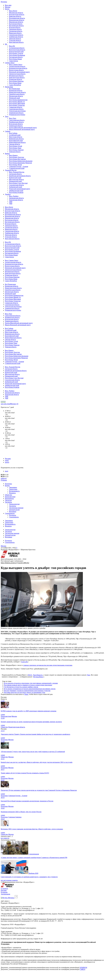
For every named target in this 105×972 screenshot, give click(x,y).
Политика (8, 484)
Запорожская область (16, 198)
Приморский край (15, 181)
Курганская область (16, 124)
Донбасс (8, 194)
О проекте (4, 888)
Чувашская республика (17, 114)
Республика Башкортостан (18, 100)
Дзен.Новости (38, 675)
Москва (7, 7)
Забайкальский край (16, 190)
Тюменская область (16, 126)
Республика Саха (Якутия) (18, 183)
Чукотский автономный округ (19, 189)
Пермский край (14, 98)
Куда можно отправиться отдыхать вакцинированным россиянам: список (29, 689)
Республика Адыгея (16, 53)
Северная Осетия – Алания (18, 166)
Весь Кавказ (13, 155)
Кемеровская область (16, 139)
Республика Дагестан (16, 157)
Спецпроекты (10, 513)
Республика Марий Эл (17, 101)
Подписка (12, 515)
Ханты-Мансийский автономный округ (23, 127)
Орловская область (15, 31)
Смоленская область (16, 35)
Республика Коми (15, 83)
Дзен (88, 675)
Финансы (12, 493)
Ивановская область (16, 22)
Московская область (16, 12)
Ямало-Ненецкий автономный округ (22, 129)
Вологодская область (16, 70)
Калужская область (15, 24)
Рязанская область (15, 33)
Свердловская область (17, 120)
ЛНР (10, 202)
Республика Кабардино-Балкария (20, 161)
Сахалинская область (16, 185)
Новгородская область (17, 77)
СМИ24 (82, 969)
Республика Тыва (15, 148)
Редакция (4, 892)
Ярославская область (16, 42)
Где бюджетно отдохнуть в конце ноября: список (21, 687)
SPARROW (83, 967)
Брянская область (15, 16)
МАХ (30, 675)
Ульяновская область (16, 113)
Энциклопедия (14, 504)
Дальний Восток (11, 170)
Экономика (13, 487)
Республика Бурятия (16, 192)
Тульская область (15, 40)
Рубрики (4, 480)
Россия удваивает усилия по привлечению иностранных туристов (27, 690)
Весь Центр (13, 11)
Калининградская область (18, 68)
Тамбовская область (16, 37)
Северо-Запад (9, 63)
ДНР (10, 203)
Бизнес (7, 485)
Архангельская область (17, 66)
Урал (6, 116)
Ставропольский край (16, 168)
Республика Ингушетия (17, 159)
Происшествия (10, 497)
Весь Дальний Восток (16, 172)
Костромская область (16, 25)
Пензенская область (16, 96)
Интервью (12, 511)
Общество (8, 495)
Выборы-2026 (33, 873)
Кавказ (7, 153)
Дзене (26, 694)
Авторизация (5, 894)
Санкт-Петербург (15, 85)
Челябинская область (16, 122)
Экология (8, 500)
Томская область (15, 152)
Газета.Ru (24, 662)
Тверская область (15, 38)
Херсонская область (16, 200)
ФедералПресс (38, 677)
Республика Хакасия (16, 150)
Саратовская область (16, 109)
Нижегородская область (17, 92)
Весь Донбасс (14, 196)
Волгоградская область (17, 50)
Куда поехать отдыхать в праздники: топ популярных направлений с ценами (31, 683)
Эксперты (8, 502)
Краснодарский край (16, 51)
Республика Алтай (15, 146)
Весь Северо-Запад (15, 64)
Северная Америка (14, 817)
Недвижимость (14, 491)
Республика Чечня (15, 165)
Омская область (14, 144)
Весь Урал (12, 118)
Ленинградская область (17, 74)
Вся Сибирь (13, 133)
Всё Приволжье (14, 88)
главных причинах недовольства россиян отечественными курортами (47, 665)
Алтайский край (15, 135)
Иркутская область (15, 137)
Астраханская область (16, 48)
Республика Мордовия (17, 103)
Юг (6, 44)
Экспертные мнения (16, 508)
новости (4, 478)
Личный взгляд (14, 510)
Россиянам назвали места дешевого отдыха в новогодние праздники (28, 685)
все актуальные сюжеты (9, 880)
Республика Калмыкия (17, 55)
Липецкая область (15, 29)
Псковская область (15, 79)
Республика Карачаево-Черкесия (20, 163)
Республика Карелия (16, 81)
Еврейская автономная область (20, 176)
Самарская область (15, 107)
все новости (5, 838)
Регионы (4, 2)
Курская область (14, 27)
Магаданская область (16, 179)
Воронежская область (16, 20)
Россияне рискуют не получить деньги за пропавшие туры (24, 692)
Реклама (8, 458)
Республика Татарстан (17, 105)
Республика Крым (15, 59)
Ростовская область (16, 57)
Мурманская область (16, 76)
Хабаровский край (15, 187)
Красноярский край (16, 140)
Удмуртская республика (17, 111)
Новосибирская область (17, 142)
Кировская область (15, 90)
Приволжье (9, 87)
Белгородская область (16, 14)
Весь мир (8, 5)
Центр (7, 9)
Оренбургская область (17, 94)
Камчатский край (15, 177)
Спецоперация (34, 854)
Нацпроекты (9, 498)
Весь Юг (12, 46)
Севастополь (13, 61)
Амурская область (15, 174)
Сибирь (7, 131)
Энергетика (13, 489)
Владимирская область (17, 18)
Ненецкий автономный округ (19, 72)
